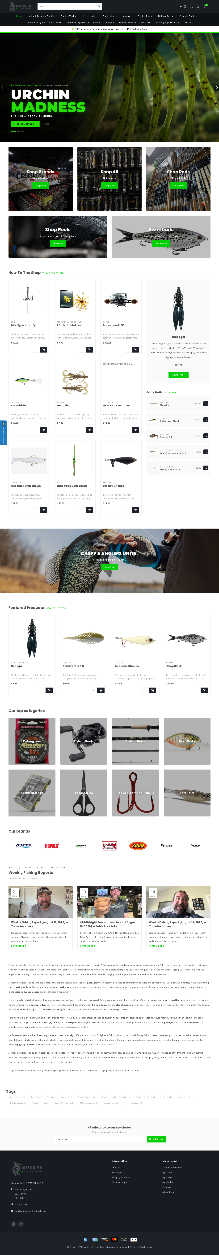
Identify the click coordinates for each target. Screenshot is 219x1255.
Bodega (178, 337)
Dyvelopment (146, 1247)
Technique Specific (76, 22)
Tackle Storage (34, 22)
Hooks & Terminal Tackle (41, 16)
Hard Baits (169, 719)
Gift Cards (146, 22)
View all (169, 393)
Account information (172, 1167)
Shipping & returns (121, 1177)
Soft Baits (168, 771)
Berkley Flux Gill (73, 666)
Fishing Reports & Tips (168, 22)
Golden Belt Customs (87, 1097)
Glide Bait (52, 1097)
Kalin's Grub (119, 1097)
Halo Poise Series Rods (72, 486)
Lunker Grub (136, 1097)
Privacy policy (118, 1172)
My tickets (167, 1177)
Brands (189, 22)
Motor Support (186, 1097)
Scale (58, 1103)
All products (168, 1192)
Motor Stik (168, 1097)
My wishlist (167, 1182)
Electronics (55, 22)
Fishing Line (109, 16)
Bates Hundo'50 (114, 325)
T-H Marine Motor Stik (88, 1103)
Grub (104, 1097)
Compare (166, 1187)
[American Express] (85, 1239)
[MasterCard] (114, 1239)
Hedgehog (64, 405)
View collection (52, 273)
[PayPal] (124, 1239)
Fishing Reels (165, 16)
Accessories (90, 16)
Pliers (35, 1103)
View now (58, 243)
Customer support (121, 1182)
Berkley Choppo (113, 486)
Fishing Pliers (35, 1097)
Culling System (17, 1097)
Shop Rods (178, 185)
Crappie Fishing (188, 16)
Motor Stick (153, 1097)
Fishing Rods (145, 16)
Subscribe (157, 1139)
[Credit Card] (95, 1239)
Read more (18, 945)
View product (178, 374)
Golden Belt (67, 1097)
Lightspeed (124, 1247)
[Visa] (134, 1239)
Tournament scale (133, 1103)
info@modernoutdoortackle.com (30, 1211)
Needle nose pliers (18, 1103)
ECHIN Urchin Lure (69, 325)
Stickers (97, 22)
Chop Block (174, 666)
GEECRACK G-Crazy (116, 405)
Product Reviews (3, 435)
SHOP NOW (161, 243)
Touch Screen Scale (111, 1103)
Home (19, 16)
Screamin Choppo (126, 666)
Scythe (70, 1103)
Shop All (110, 22)
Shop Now (40, 185)
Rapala (47, 1103)
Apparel (126, 16)
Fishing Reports (128, 22)
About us (116, 1167)
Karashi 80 (18, 405)
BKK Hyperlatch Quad (25, 325)
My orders (167, 1172)
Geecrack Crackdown (26, 486)
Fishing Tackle (69, 16)
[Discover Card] (105, 1239)
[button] (2, 87)
